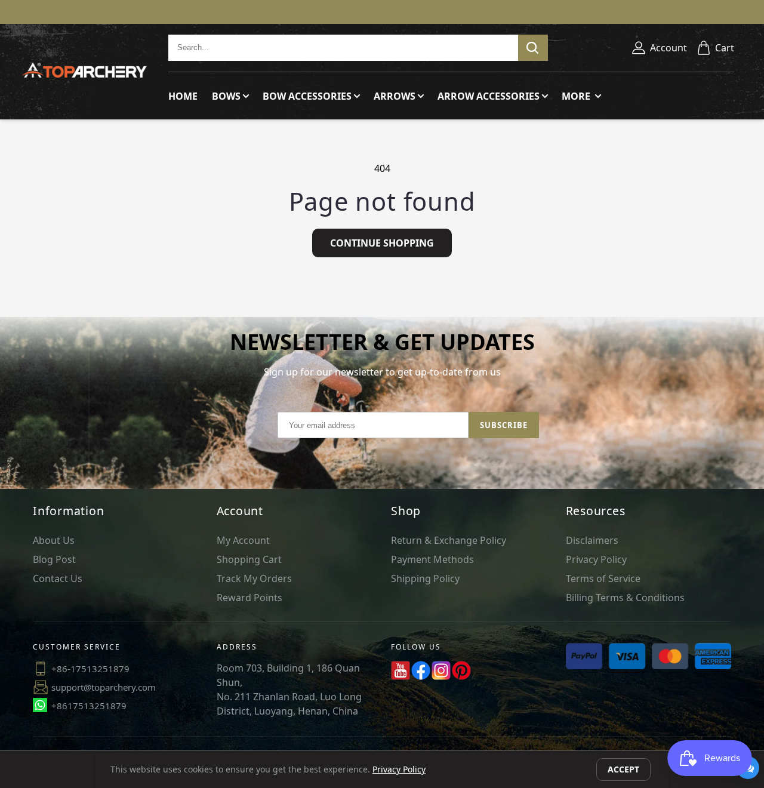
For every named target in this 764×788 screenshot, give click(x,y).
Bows (226, 96)
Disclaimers (592, 540)
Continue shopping (382, 243)
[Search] (533, 48)
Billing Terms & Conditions (625, 597)
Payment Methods (432, 559)
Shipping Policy (425, 578)
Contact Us (57, 578)
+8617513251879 (89, 706)
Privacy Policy (596, 559)
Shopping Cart (249, 559)
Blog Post (54, 559)
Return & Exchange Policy (448, 540)
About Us (54, 540)
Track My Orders (254, 578)
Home (183, 96)
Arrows (394, 96)
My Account (243, 540)
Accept (623, 769)
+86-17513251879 (90, 669)
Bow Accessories (307, 96)
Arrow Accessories (489, 96)
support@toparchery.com (103, 687)
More (577, 96)
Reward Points (249, 597)
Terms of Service (603, 578)
